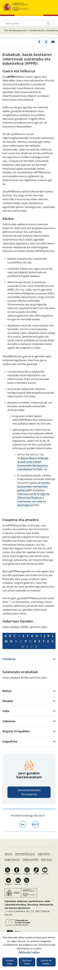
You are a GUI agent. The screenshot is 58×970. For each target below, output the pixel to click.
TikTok (36, 874)
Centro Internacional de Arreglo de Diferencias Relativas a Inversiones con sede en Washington (33, 498)
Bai (23, 824)
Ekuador (7, 701)
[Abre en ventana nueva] (17, 922)
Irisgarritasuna (12, 859)
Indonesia (8, 721)
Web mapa (46, 859)
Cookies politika (30, 859)
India (5, 711)
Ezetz (35, 824)
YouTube (44, 874)
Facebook (17, 874)
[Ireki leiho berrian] (39, 42)
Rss (26, 884)
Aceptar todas (10, 962)
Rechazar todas (27, 962)
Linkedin (18, 884)
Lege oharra (44, 853)
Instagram (27, 874)
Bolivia (6, 691)
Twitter (7, 874)
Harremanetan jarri (25, 853)
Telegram (8, 884)
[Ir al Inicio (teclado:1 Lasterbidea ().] (16, 6)
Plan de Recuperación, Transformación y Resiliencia (31, 30)
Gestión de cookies (46, 962)
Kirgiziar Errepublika (16, 731)
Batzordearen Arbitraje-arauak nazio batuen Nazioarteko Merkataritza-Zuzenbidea (33, 463)
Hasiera (9, 853)
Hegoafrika (9, 741)
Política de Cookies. (29, 952)
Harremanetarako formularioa (29, 792)
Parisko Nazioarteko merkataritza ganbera (33, 486)
